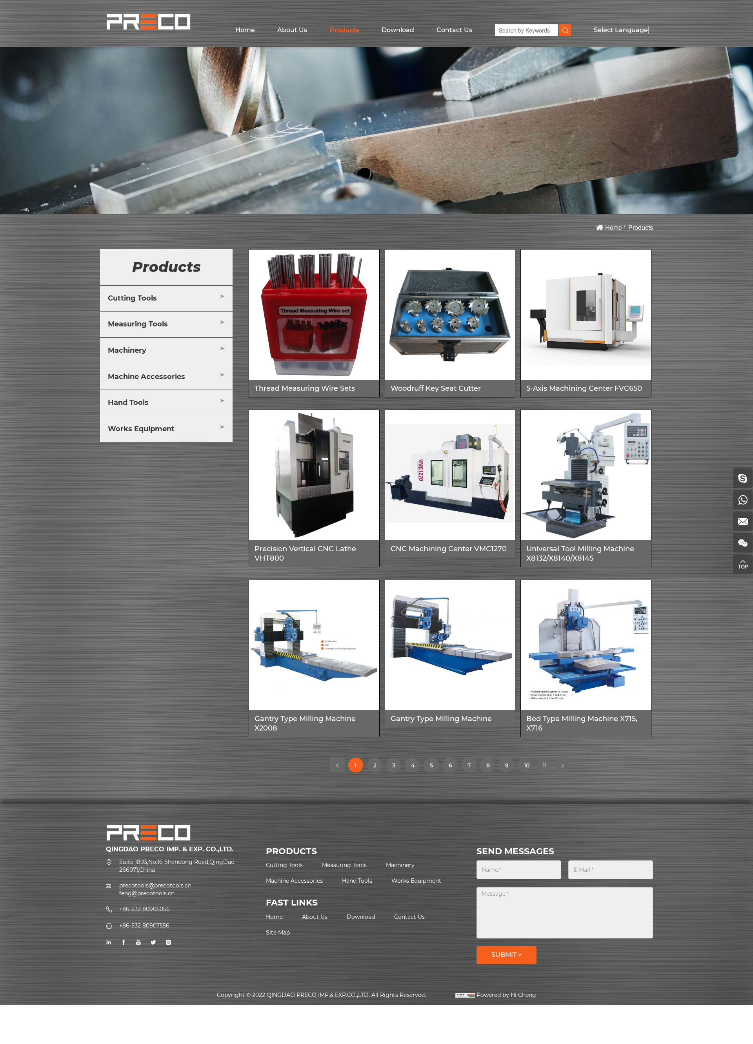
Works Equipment (141, 429)
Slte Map (278, 932)
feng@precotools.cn (147, 893)
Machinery (127, 350)
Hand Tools (128, 402)
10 (528, 767)
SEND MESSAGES (515, 851)
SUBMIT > (506, 954)
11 (547, 765)
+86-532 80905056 (144, 909)
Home (245, 30)
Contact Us (454, 30)
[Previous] (337, 765)
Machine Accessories (146, 376)
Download (398, 30)
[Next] (562, 765)
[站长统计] (465, 994)
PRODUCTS (291, 851)
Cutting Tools (132, 298)
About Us (292, 30)
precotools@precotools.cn (155, 885)
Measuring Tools (138, 324)
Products (344, 30)
